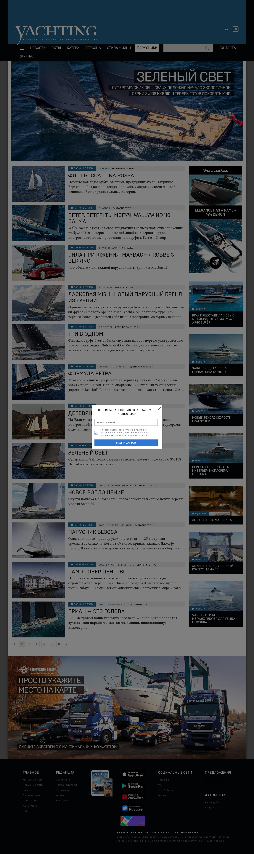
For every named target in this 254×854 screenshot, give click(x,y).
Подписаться (126, 442)
